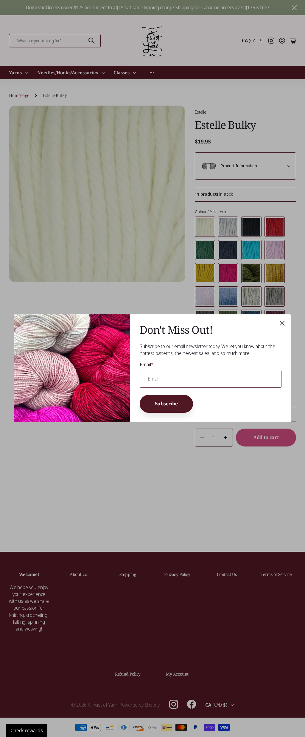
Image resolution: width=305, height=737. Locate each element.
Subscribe (166, 403)
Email (147, 364)
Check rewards (26, 730)
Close (282, 323)
